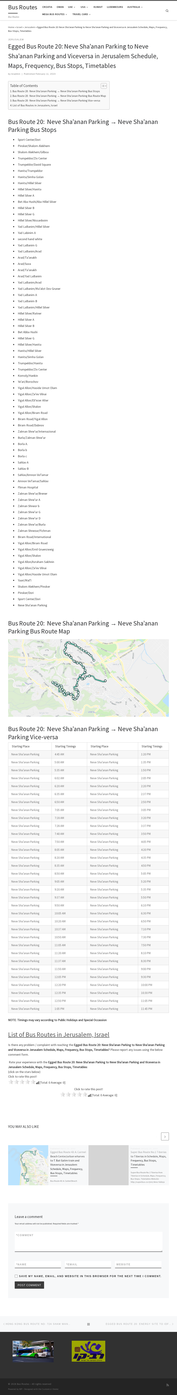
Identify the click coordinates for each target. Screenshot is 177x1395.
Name (21, 1264)
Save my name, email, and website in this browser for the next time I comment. (90, 1276)
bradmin (15, 74)
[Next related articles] (165, 1136)
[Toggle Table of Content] (102, 86)
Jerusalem (29, 27)
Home (11, 27)
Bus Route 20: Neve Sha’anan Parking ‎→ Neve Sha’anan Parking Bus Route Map (59, 96)
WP (20, 1389)
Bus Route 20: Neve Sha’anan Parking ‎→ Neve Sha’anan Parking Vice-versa (56, 100)
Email (71, 1264)
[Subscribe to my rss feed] (167, 1385)
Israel (19, 27)
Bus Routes (23, 1384)
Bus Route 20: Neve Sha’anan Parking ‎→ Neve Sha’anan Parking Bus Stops (56, 91)
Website (123, 1264)
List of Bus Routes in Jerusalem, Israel (35, 105)
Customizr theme (50, 1389)
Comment (25, 1235)
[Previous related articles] (157, 1136)
